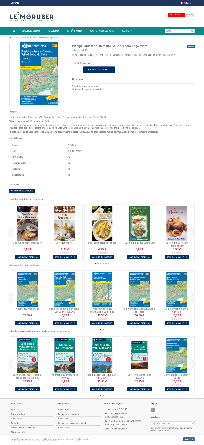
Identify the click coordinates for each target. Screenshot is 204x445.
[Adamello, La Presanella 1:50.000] (65, 355)
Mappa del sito (18, 432)
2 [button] (98, 263)
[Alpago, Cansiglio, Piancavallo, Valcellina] (102, 289)
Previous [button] (11, 232)
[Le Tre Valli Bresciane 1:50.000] (139, 355)
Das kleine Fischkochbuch (102, 242)
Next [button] (193, 232)
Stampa (79, 79)
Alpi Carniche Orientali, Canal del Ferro (139, 310)
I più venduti (17, 418)
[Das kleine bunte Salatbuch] (139, 223)
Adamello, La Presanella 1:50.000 (65, 376)
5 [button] (106, 263)
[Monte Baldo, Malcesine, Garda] (177, 355)
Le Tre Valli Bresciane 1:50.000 (139, 376)
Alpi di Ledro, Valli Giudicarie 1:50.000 (102, 376)
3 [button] (100, 263)
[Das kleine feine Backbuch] (27, 223)
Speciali (15, 409)
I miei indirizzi (64, 418)
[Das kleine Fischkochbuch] (102, 223)
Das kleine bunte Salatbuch (139, 242)
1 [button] (95, 263)
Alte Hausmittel (64, 242)
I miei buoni (63, 427)
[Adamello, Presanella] (27, 289)
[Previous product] (192, 37)
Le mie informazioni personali (72, 423)
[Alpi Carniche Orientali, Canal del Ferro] (139, 289)
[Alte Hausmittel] (65, 223)
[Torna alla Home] (10, 38)
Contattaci (15, 423)
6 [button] (108, 263)
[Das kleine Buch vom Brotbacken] (177, 223)
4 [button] (103, 263)
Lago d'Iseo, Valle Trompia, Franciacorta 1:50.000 (27, 376)
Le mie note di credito (68, 414)
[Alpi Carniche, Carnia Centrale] (177, 289)
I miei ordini (63, 409)
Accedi (191, 19)
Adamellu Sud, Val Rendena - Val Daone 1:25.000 (65, 310)
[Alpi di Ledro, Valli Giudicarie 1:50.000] (102, 355)
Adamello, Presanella (27, 308)
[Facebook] (153, 410)
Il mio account (62, 403)
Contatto (15, 3)
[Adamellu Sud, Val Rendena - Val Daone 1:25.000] (65, 289)
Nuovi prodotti (18, 414)
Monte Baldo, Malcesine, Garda (177, 376)
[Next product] (194, 37)
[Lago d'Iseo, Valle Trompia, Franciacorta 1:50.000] (27, 355)
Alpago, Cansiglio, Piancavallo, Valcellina (102, 310)
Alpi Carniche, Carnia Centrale (176, 310)
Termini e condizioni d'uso (23, 427)
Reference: (76, 50)
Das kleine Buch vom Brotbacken (176, 244)
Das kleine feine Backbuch (27, 242)
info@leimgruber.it (120, 429)
